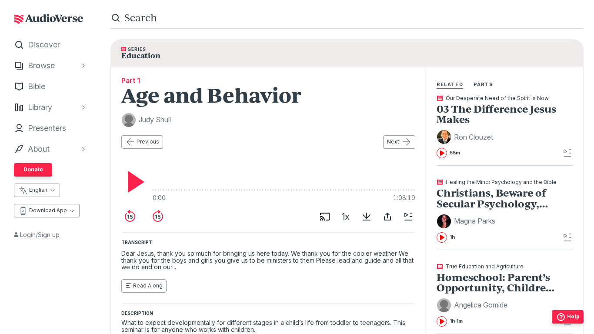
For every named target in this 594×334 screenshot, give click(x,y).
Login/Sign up (40, 234)
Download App (48, 210)
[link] (499, 127)
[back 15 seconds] (130, 216)
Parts (484, 84)
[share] (387, 217)
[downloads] (367, 217)
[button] (466, 137)
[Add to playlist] (408, 217)
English (38, 190)
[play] (133, 181)
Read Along (148, 285)
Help (573, 316)
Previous (148, 141)
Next (393, 141)
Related (450, 84)
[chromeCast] (325, 217)
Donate (33, 169)
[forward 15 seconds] (158, 216)
